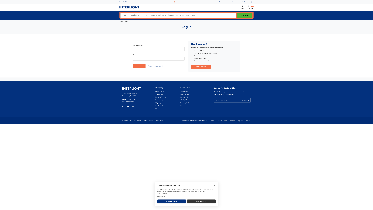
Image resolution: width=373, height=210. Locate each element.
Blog (156, 108)
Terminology (159, 100)
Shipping (158, 103)
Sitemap (183, 106)
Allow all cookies (171, 201)
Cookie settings (201, 201)
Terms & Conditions (148, 120)
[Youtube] (128, 107)
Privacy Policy (159, 120)
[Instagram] (133, 107)
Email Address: (138, 45)
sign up (244, 100)
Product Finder (236, 1)
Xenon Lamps (184, 94)
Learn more (161, 196)
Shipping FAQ (184, 103)
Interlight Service (185, 100)
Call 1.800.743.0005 (135, 2)
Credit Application (161, 106)
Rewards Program (161, 97)
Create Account (201, 66)
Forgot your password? (155, 66)
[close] (214, 185)
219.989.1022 (130, 102)
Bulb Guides (184, 91)
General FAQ (184, 97)
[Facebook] (123, 107)
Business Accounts (224, 1)
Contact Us (245, 1)
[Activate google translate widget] (252, 2)
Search (245, 15)
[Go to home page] (129, 7)
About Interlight (160, 91)
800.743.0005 (130, 99)
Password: (136, 55)
